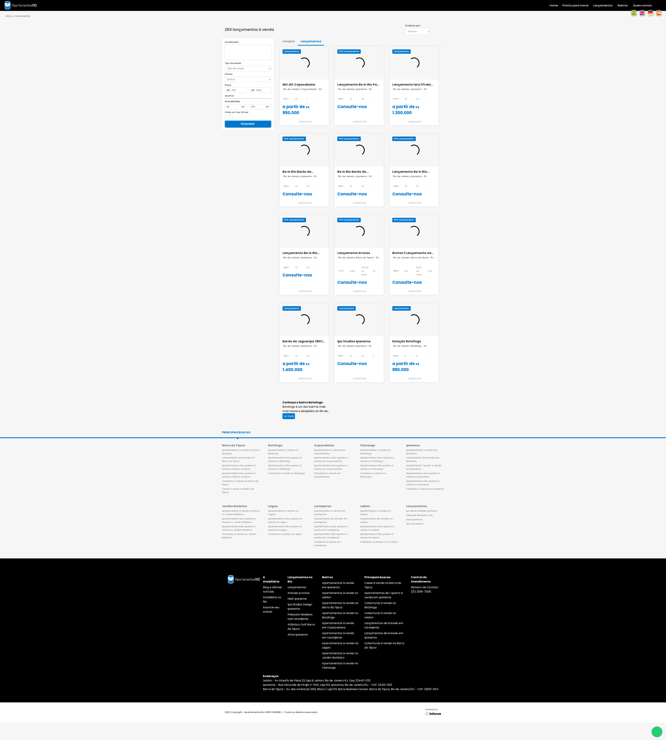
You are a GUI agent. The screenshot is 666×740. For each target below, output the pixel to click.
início (8, 16)
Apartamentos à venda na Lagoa (283, 512)
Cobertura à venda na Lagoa (285, 534)
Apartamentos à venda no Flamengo (375, 451)
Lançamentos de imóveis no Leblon (376, 520)
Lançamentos (297, 587)
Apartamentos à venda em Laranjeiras (329, 512)
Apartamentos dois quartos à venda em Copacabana (331, 459)
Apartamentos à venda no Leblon (375, 512)
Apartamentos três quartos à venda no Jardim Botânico (238, 528)
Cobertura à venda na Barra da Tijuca (240, 482)
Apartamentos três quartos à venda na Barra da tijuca (238, 475)
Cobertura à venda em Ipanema (425, 489)
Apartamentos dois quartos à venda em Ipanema (423, 475)
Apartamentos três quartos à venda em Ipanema (422, 482)
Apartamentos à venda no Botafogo (283, 451)
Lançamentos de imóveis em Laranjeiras (331, 520)
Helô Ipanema (414, 519)
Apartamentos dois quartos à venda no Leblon (377, 528)
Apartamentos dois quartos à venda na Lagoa (285, 520)
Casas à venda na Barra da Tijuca (238, 490)
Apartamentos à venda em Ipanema (421, 451)
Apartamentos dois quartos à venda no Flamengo (377, 459)
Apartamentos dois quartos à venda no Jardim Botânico (239, 520)
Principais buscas (236, 432)
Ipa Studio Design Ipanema (421, 511)
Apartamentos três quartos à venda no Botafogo (284, 467)
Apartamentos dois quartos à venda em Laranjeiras (331, 528)
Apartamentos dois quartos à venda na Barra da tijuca (239, 467)
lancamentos (22, 16)
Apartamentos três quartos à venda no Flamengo (377, 467)
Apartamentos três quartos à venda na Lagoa (284, 528)
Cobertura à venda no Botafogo (286, 473)
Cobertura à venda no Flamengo (373, 475)
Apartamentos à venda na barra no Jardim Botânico (240, 512)
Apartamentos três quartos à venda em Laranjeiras (330, 535)
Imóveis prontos (299, 593)
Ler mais (288, 416)
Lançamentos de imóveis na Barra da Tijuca (238, 459)
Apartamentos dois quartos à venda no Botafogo (285, 459)
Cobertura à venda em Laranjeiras (327, 543)
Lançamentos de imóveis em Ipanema (423, 459)
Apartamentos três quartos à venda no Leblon (377, 535)
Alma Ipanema (414, 523)
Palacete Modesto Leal (419, 515)
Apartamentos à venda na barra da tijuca (240, 451)
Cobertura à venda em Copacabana (327, 475)
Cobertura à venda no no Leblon (379, 542)
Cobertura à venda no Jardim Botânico (239, 535)
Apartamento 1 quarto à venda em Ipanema (423, 467)
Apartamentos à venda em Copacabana (329, 451)
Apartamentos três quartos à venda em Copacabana (330, 467)
